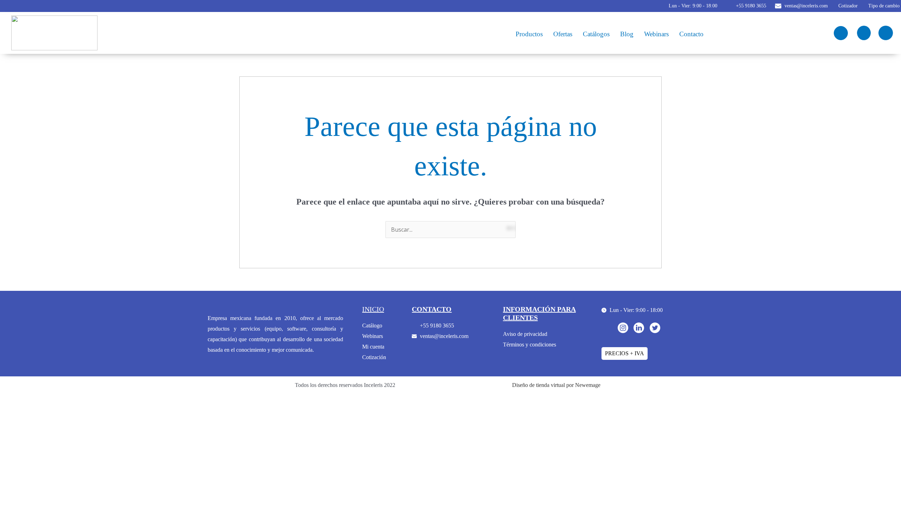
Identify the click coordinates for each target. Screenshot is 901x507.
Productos (529, 34)
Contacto (691, 34)
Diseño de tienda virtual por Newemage (556, 385)
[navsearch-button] (841, 33)
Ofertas (562, 34)
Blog (627, 34)
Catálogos (596, 34)
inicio (373, 309)
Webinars (656, 34)
